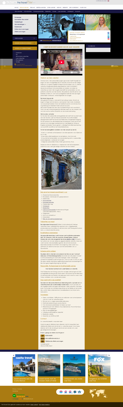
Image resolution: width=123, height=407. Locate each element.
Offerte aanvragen (20, 31)
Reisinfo (65, 7)
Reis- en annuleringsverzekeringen (52, 219)
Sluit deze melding (44, 404)
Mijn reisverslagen (20, 24)
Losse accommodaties (49, 209)
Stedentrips (46, 208)
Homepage (18, 17)
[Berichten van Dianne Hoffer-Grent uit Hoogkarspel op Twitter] (108, 35)
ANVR (68, 239)
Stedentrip (48, 11)
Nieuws (59, 7)
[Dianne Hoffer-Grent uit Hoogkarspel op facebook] (108, 33)
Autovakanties (28, 11)
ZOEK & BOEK (25, 38)
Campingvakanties (38, 11)
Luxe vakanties (62, 11)
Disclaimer (15, 391)
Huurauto (77, 11)
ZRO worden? (73, 7)
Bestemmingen (41, 7)
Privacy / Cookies (17, 389)
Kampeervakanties (48, 202)
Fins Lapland (19, 60)
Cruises (54, 11)
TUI (16, 54)
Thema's (32, 7)
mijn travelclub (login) (101, 0)
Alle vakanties (18, 11)
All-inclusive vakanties (22, 56)
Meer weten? (34, 404)
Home (16, 7)
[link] (24, 365)
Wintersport (70, 11)
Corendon (19, 52)
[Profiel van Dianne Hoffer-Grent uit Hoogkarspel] (108, 37)
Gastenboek (18, 26)
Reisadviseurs (24, 7)
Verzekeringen (19, 22)
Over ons (83, 7)
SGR (73, 239)
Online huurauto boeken (25, 43)
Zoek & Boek (51, 7)
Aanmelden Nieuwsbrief (21, 19)
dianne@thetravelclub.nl (76, 40)
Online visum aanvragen (22, 29)
